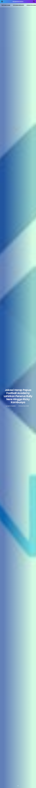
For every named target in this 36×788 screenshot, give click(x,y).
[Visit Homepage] (18, 1)
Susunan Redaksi (18, 5)
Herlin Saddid (11, 406)
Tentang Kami (5, 5)
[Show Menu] (2, 1)
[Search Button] (34, 1)
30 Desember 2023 (23, 406)
